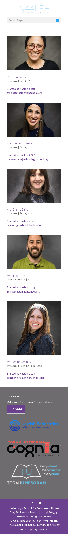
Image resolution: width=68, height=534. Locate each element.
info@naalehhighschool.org (34, 516)
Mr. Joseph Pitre (16, 276)
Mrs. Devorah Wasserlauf (22, 143)
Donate (16, 409)
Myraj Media (50, 520)
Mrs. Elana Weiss (17, 77)
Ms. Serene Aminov (19, 362)
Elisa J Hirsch (17, 279)
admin (14, 81)
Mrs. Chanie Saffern (18, 209)
